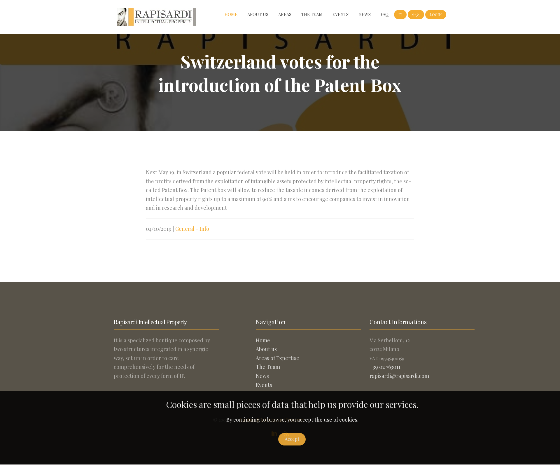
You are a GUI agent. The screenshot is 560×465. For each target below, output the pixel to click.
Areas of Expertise (277, 358)
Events (340, 14)
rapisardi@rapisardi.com (399, 375)
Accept (292, 439)
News (364, 14)
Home (231, 14)
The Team (312, 14)
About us (257, 14)
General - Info (192, 228)
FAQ (384, 14)
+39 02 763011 (385, 366)
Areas (284, 14)
